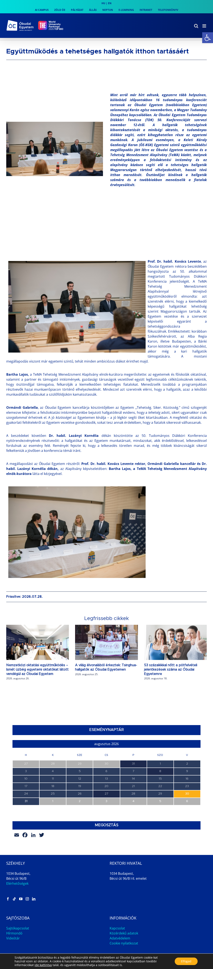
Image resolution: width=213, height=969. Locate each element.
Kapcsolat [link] (117, 928)
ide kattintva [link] (43, 965)
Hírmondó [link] (14, 933)
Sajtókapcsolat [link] (17, 928)
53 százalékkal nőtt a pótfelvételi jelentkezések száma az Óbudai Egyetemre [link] (170, 669)
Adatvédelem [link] (120, 938)
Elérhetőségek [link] (17, 883)
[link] (207, 37)
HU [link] (103, 3)
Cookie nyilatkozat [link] (124, 943)
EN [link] (109, 3)
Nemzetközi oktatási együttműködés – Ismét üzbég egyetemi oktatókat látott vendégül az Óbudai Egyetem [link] (37, 669)
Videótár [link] (13, 938)
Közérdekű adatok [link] (124, 933)
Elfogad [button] (186, 961)
